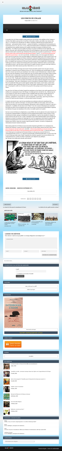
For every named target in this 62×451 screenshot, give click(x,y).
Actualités (31, 356)
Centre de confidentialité (53, 448)
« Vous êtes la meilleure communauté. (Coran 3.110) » (9, 223)
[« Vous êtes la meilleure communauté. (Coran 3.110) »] (10, 217)
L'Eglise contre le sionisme (17, 386)
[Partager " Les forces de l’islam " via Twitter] (30, 199)
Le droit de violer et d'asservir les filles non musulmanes (24, 363)
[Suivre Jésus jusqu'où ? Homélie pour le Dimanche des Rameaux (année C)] (7, 382)
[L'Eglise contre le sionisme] (7, 389)
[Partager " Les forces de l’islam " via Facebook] (28, 199)
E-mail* (17, 269)
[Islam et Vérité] (31, 11)
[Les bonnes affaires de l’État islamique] (51, 217)
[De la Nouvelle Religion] (7, 404)
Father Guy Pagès (31, 289)
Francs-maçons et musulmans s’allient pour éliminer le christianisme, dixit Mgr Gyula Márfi (25, 429)
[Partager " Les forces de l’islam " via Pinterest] (33, 199)
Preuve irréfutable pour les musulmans (37, 222)
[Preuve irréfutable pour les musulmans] (38, 216)
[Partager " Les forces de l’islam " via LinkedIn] (35, 199)
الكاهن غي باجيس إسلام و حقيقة (31, 286)
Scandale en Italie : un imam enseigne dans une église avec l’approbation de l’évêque (31, 371)
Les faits (33, 20)
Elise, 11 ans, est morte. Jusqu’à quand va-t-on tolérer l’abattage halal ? (20, 421)
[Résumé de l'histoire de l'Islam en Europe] (7, 397)
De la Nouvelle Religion (16, 401)
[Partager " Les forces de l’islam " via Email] (37, 199)
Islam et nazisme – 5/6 (23, 224)
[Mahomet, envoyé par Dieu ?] (7, 412)
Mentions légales (42, 448)
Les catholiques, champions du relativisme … (15, 425)
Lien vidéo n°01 (31, 191)
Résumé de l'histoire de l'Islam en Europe (20, 394)
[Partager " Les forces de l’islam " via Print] (40, 199)
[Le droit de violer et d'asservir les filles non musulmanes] (7, 366)
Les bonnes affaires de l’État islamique (50, 223)
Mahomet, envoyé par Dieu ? (17, 409)
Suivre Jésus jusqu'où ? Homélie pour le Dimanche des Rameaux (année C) (28, 379)
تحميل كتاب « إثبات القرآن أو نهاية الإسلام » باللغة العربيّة (31, 332)
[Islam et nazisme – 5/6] (24, 217)
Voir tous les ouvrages (31, 329)
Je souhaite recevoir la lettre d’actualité (25, 273)
